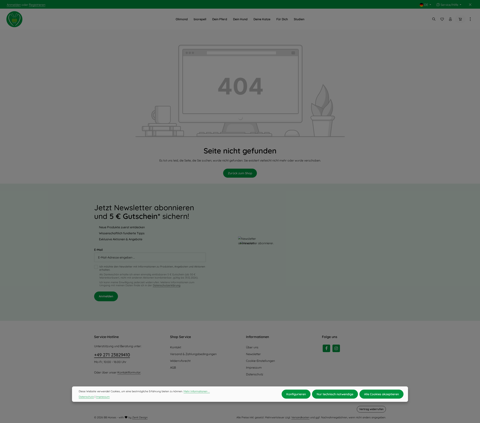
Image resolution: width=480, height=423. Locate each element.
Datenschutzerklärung (166, 285)
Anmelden (14, 5)
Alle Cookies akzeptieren (381, 394)
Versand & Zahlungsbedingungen (193, 354)
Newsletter (253, 354)
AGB (173, 367)
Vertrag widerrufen (371, 409)
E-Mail (98, 250)
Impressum (254, 367)
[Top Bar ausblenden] (470, 5)
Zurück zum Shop (240, 173)
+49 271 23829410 (112, 355)
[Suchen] (434, 19)
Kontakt (175, 347)
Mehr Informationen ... (197, 391)
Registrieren (37, 5)
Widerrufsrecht (180, 361)
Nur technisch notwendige (335, 394)
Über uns (252, 347)
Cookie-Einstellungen (260, 361)
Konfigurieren (296, 394)
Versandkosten (300, 417)
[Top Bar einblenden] (470, 19)
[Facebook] (326, 348)
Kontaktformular (129, 372)
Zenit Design (140, 417)
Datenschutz (254, 374)
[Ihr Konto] (450, 19)
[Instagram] (336, 348)
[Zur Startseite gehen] (14, 19)
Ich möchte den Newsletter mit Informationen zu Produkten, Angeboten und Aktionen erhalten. (152, 268)
